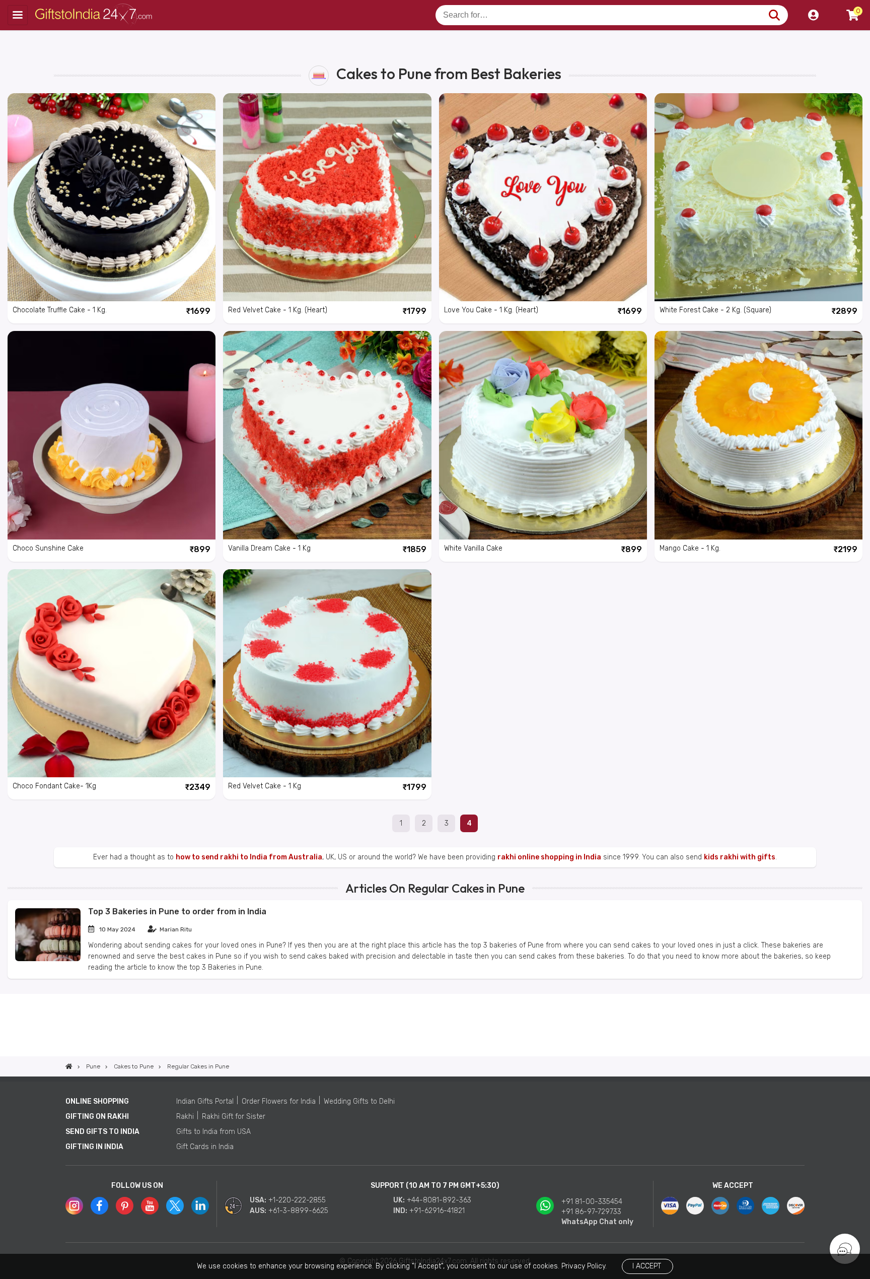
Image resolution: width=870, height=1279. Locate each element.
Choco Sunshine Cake (48, 548)
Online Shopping (97, 1101)
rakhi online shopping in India (549, 857)
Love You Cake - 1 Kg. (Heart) (491, 310)
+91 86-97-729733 (591, 1211)
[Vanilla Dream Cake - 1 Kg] (327, 435)
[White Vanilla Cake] (543, 435)
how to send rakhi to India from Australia (249, 857)
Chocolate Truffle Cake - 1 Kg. (60, 310)
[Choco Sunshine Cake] (111, 435)
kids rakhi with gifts (739, 857)
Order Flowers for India (279, 1101)
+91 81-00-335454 (591, 1201)
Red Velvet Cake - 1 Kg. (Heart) (277, 310)
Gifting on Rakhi (97, 1116)
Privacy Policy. (584, 1266)
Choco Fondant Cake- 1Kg (54, 786)
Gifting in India (94, 1146)
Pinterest (124, 1206)
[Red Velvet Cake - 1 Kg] (327, 673)
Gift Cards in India (205, 1146)
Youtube (150, 1206)
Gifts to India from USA (213, 1131)
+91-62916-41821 (437, 1210)
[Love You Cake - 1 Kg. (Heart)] (543, 197)
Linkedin (200, 1206)
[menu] (18, 15)
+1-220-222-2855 (297, 1200)
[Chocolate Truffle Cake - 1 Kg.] (111, 197)
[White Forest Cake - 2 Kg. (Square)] (758, 197)
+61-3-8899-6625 (298, 1210)
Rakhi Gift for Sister (233, 1116)
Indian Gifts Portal (205, 1101)
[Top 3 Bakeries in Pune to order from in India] (48, 959)
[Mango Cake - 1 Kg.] (758, 435)
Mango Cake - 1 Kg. (690, 548)
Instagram (74, 1206)
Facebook (99, 1206)
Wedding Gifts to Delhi (359, 1101)
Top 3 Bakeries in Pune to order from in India (177, 911)
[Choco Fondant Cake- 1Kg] (111, 673)
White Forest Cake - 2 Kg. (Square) (715, 310)
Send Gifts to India (102, 1131)
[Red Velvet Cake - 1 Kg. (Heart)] (327, 197)
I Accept (646, 1266)
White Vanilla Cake (473, 548)
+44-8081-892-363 (439, 1200)
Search (774, 15)
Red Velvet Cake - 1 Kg (264, 786)
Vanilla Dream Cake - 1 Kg (269, 548)
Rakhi (185, 1116)
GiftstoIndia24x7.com (96, 15)
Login (813, 15)
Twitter (175, 1206)
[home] (68, 1066)
